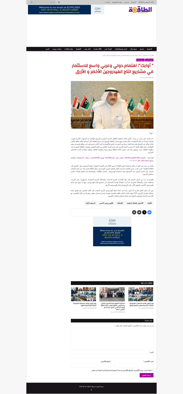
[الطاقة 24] (136, 10)
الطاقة (119, 203)
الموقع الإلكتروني (105, 361)
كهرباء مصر (108, 49)
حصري (142, 49)
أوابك (149, 203)
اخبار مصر (87, 49)
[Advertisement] (91, 31)
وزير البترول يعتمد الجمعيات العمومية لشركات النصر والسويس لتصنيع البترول (141, 304)
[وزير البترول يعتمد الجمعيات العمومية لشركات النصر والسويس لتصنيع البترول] (140, 294)
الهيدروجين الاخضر (105, 203)
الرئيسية (133, 2)
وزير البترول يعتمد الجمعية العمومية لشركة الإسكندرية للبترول (84, 304)
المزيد (47, 49)
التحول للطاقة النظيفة (134, 203)
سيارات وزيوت (56, 49)
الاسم (151, 352)
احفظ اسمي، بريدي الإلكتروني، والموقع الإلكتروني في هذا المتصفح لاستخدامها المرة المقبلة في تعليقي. (121, 370)
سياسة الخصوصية (117, 2)
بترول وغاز (133, 49)
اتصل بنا (107, 2)
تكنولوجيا (78, 49)
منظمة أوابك (90, 203)
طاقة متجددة (98, 49)
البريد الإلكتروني (148, 361)
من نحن (126, 2)
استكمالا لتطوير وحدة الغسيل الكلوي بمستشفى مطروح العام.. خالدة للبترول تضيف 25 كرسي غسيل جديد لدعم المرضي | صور (113, 306)
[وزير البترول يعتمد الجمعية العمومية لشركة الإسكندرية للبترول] (83, 294)
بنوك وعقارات (68, 49)
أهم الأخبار (145, 55)
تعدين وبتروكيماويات (121, 49)
